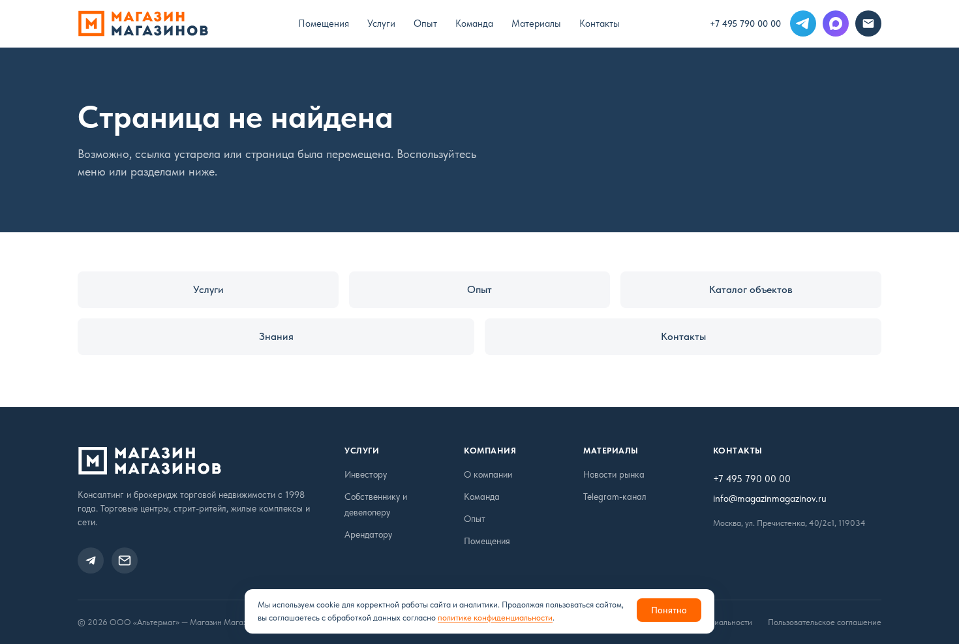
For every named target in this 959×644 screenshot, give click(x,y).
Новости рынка (614, 474)
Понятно (669, 610)
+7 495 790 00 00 (745, 23)
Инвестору (365, 474)
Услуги (381, 23)
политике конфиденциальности (495, 617)
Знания (276, 336)
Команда (474, 23)
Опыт (425, 23)
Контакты (599, 23)
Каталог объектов (751, 289)
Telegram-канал (615, 496)
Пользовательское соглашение (824, 622)
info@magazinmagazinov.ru (770, 498)
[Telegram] (803, 23)
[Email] (868, 23)
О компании (488, 474)
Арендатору (368, 534)
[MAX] (836, 23)
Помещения (323, 23)
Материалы (536, 23)
